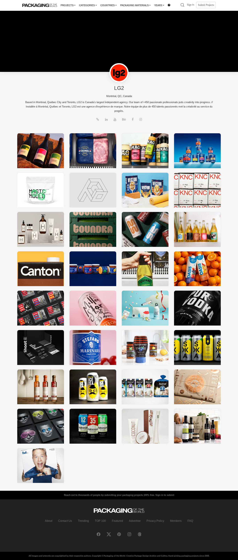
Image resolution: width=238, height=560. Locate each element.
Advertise (135, 520)
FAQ (190, 520)
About (48, 520)
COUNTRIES (107, 5)
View (40, 150)
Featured (117, 520)
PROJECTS (67, 5)
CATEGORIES (87, 5)
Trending (83, 520)
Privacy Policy (155, 520)
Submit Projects (206, 5)
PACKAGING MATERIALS (134, 5)
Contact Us (65, 520)
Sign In (190, 4)
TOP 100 (100, 520)
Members (176, 520)
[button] (182, 5)
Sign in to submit (164, 495)
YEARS (158, 5)
